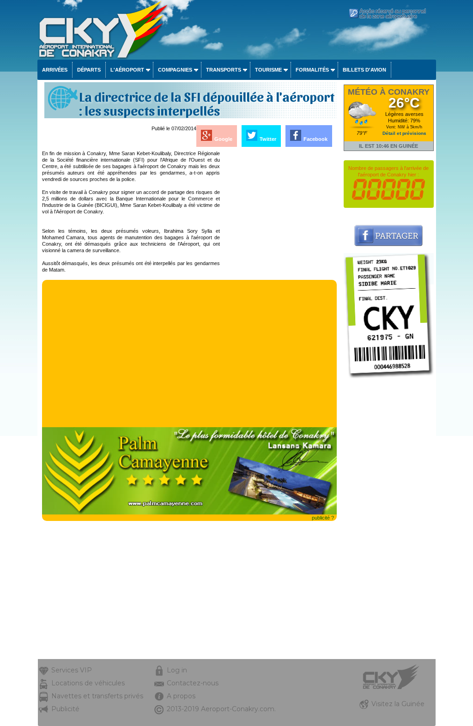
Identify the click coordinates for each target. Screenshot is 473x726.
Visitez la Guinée (397, 704)
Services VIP (71, 670)
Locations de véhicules (88, 683)
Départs (89, 70)
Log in (177, 670)
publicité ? (323, 517)
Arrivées (54, 70)
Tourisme (268, 70)
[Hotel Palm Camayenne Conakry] (189, 512)
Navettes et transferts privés (97, 696)
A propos (181, 696)
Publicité (65, 709)
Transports (223, 70)
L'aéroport (127, 70)
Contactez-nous (192, 683)
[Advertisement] (279, 288)
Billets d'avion (364, 70)
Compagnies (175, 70)
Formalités (312, 70)
